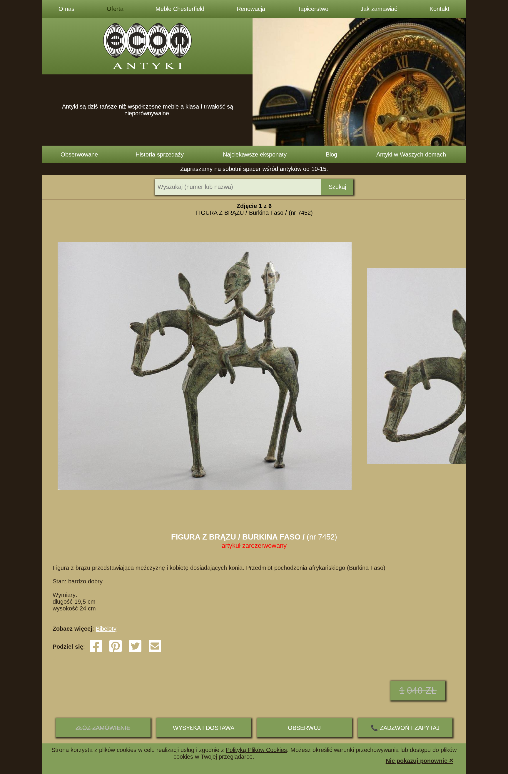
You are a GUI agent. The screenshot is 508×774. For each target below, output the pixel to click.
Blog (331, 154)
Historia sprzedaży (160, 154)
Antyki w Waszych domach (411, 154)
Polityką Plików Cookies (256, 750)
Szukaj (337, 187)
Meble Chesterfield (180, 9)
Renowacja (251, 9)
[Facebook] (96, 651)
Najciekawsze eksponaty (255, 154)
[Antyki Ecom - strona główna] (147, 46)
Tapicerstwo (313, 9)
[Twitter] (135, 651)
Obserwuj (304, 728)
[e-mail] (155, 651)
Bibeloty (106, 628)
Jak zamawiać (378, 9)
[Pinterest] (115, 651)
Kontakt (439, 9)
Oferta (115, 9)
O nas (66, 9)
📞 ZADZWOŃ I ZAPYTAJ (405, 728)
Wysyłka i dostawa (203, 728)
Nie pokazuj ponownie (419, 760)
